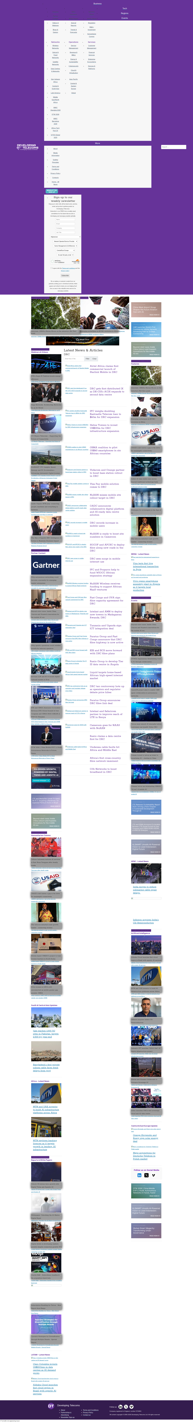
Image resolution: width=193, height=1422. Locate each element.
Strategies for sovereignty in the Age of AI (143, 515)
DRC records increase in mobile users (104, 524)
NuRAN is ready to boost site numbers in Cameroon (107, 535)
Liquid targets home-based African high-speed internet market (106, 675)
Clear (94, 359)
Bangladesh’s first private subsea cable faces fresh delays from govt (46, 1067)
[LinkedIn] (139, 1175)
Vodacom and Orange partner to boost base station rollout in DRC (107, 473)
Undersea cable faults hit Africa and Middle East (104, 749)
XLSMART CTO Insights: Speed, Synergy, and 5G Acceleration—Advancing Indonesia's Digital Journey (46, 478)
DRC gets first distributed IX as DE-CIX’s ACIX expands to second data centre (107, 391)
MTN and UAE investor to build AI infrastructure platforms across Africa (46, 1109)
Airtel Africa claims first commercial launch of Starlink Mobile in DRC (104, 369)
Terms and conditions (68, 268)
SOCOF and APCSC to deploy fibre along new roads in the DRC (107, 547)
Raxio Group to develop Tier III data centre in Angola (106, 663)
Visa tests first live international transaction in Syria (146, 566)
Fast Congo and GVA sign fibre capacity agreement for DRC (106, 600)
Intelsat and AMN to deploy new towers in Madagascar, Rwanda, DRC (106, 614)
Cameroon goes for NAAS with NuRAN (105, 727)
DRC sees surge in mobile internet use (105, 560)
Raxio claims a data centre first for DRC (105, 738)
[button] (55, 8)
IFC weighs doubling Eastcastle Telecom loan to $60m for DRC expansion (105, 414)
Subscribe (65, 275)
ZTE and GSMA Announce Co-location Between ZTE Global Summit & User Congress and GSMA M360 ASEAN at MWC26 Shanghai (45, 722)
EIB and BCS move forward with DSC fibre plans (106, 652)
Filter (87, 359)
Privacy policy (65, 271)
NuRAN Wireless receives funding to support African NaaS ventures (106, 586)
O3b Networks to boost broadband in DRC (103, 771)
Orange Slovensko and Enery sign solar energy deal (145, 1138)
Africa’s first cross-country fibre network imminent (105, 760)
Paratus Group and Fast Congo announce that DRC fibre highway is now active (106, 639)
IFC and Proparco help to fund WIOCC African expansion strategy (104, 572)
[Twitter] (146, 1175)
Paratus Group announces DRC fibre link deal (105, 702)
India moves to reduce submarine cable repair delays (145, 889)
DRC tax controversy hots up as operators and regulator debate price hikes (107, 689)
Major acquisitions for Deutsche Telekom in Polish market (144, 1156)
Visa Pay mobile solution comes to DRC (104, 485)
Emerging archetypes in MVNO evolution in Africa (146, 424)
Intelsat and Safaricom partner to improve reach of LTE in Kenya (106, 714)
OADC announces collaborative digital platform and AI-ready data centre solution (107, 510)
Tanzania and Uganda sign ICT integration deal (105, 627)
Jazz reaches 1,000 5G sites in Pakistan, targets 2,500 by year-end (46, 1033)
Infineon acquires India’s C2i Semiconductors (144, 1025)
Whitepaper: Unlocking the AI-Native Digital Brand (46, 1220)
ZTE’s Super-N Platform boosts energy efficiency (45, 381)
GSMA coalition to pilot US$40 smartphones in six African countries (105, 450)
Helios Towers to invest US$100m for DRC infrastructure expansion (104, 428)
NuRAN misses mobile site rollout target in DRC (105, 496)
